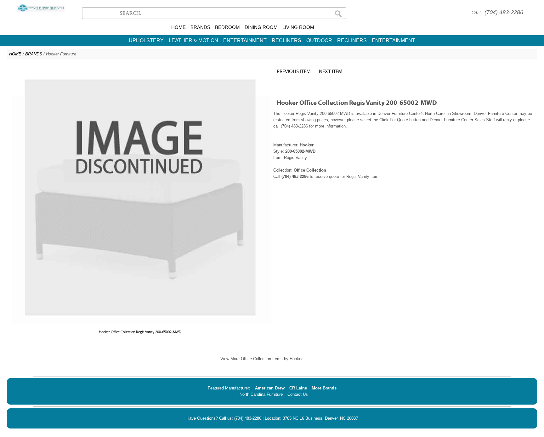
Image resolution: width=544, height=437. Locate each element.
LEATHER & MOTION (193, 40)
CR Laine (298, 388)
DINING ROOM (261, 27)
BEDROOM (227, 27)
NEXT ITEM (331, 71)
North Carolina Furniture (261, 394)
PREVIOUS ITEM (294, 71)
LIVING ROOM (298, 27)
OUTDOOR (319, 40)
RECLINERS (286, 40)
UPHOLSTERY (146, 40)
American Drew (270, 388)
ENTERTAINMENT (245, 40)
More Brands (324, 388)
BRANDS (200, 27)
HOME (178, 27)
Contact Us (297, 394)
